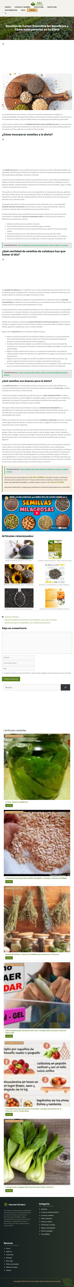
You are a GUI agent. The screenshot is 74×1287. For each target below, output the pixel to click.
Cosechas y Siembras (12, 617)
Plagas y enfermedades (48, 1228)
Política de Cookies (11, 1267)
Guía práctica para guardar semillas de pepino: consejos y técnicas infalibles (36, 878)
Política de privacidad (12, 1264)
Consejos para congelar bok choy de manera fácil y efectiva (29, 1187)
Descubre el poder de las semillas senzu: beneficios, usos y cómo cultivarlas (31, 620)
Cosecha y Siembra (22, 7)
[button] (5, 13)
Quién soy (9, 1251)
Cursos (8, 1248)
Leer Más (9, 805)
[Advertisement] (37, 59)
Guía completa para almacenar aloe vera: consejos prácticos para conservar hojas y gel (35, 1031)
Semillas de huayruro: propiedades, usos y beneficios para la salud (27, 623)
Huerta (8, 7)
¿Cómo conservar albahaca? (16, 802)
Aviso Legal (9, 1261)
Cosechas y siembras (47, 1215)
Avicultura (52, 7)
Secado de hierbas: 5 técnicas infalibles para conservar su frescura (32, 954)
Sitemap (8, 1270)
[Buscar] (65, 687)
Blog (23, 10)
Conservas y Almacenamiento (14, 736)
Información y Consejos (48, 1225)
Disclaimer (9, 1258)
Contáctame (9, 1255)
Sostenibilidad (11, 10)
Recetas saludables (47, 1231)
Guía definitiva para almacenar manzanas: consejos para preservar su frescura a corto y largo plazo (33, 1110)
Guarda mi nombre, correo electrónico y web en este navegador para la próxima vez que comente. (37, 673)
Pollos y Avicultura (46, 1218)
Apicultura (38, 7)
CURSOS (32, 10)
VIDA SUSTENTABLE (57, 482)
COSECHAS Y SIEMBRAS (36, 477)
